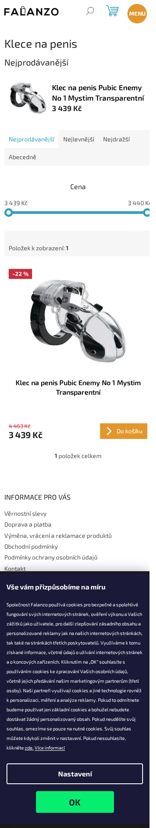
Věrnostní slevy (25, 513)
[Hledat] (90, 12)
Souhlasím (75, 802)
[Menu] (135, 12)
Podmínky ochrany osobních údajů (51, 557)
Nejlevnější (78, 139)
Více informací (50, 747)
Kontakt (15, 568)
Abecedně (22, 156)
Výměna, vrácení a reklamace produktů (58, 535)
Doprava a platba (28, 524)
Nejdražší (116, 139)
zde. (29, 747)
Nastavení (75, 773)
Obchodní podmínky (31, 546)
